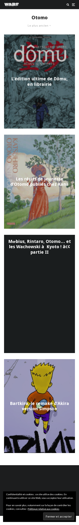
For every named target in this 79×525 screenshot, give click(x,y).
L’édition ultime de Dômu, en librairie (39, 81)
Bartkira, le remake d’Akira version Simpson (39, 406)
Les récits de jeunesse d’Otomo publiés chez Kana (39, 181)
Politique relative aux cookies (43, 508)
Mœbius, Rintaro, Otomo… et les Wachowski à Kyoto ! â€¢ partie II (39, 247)
